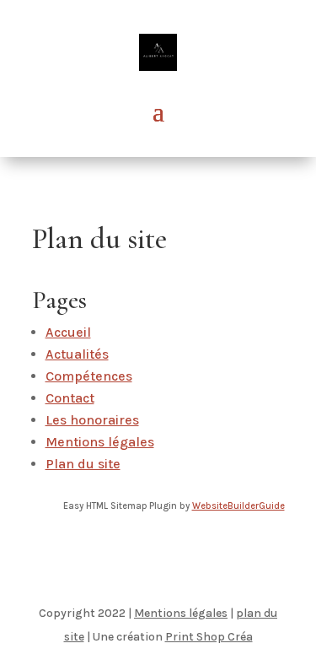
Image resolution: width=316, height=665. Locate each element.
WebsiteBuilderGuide (238, 505)
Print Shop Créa (209, 637)
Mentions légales (100, 442)
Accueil (68, 332)
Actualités (77, 354)
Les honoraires (92, 420)
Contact (70, 398)
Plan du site (83, 464)
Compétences (89, 376)
